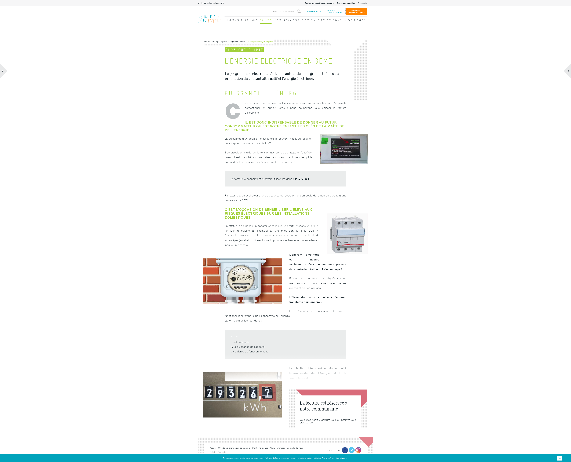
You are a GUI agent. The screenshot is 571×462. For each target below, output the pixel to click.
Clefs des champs (330, 20)
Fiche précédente (3, 71)
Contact (281, 448)
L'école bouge (355, 20)
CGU (272, 448)
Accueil (213, 448)
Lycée (278, 20)
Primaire (251, 20)
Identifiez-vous (329, 419)
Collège (265, 20)
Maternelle (235, 20)
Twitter (352, 450)
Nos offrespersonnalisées (357, 11)
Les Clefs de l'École (210, 16)
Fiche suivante (567, 71)
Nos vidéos (291, 20)
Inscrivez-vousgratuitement (334, 11)
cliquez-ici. (344, 458)
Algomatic (222, 452)
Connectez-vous (314, 11)
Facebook (345, 450)
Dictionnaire (362, 3)
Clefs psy (309, 20)
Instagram (358, 450)
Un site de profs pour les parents (211, 3)
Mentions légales (260, 448)
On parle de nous (295, 448)
